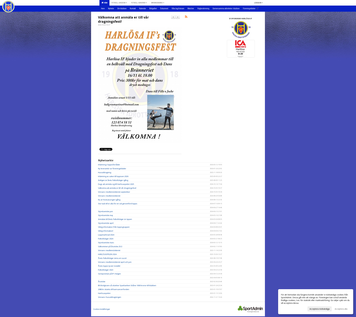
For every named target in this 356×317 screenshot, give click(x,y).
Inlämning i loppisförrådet (109, 164)
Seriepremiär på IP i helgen (109, 273)
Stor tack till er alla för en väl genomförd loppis (117, 203)
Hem (105, 3)
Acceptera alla (341, 309)
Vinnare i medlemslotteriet (109, 196)
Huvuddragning (104, 172)
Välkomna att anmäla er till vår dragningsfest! (123, 19)
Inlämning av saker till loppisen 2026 (113, 176)
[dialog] (315, 301)
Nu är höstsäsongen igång (109, 199)
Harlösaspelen (104, 293)
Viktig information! (105, 231)
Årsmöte (101, 281)
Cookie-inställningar (101, 309)
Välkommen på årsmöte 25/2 (110, 246)
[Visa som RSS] (186, 17)
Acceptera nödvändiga (320, 309)
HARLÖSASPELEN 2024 (107, 254)
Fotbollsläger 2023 (105, 270)
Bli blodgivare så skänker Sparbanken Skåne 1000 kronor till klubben (127, 285)
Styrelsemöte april (105, 223)
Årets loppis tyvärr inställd (109, 266)
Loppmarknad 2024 (106, 235)
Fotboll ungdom (118, 3)
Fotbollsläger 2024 (105, 238)
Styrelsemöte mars (106, 242)
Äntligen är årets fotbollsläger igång (113, 180)
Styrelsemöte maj (105, 215)
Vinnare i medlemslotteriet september (114, 192)
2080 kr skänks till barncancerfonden (113, 289)
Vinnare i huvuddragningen (109, 297)
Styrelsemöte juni (105, 211)
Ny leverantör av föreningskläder (112, 168)
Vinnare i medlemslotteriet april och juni (114, 262)
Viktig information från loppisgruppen (114, 227)
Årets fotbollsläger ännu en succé (112, 258)
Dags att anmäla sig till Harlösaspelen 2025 (116, 184)
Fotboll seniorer (138, 3)
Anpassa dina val (288, 308)
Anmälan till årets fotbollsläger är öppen (115, 219)
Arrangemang (157, 3)
